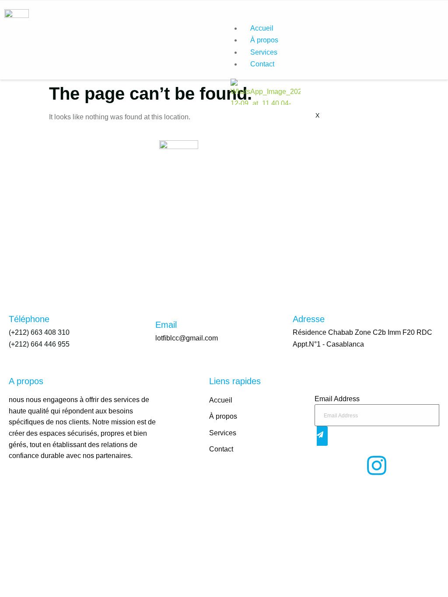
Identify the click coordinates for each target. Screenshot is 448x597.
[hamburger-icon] (434, 26)
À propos (264, 40)
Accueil (261, 28)
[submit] (322, 436)
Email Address (337, 399)
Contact (262, 64)
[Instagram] (377, 465)
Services (263, 52)
